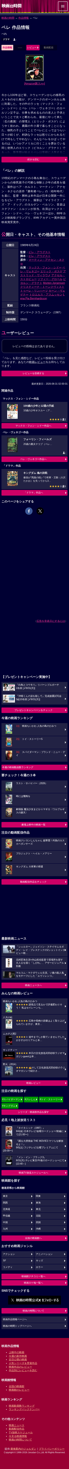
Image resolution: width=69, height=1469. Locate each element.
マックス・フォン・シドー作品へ (33, 425)
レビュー (32, 47)
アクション (9, 1254)
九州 (5, 1229)
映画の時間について (33, 1310)
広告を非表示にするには (51, 620)
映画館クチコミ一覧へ (33, 1276)
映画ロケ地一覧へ (33, 1282)
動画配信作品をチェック (33, 881)
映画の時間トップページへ (17, 1326)
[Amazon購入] (34, 83)
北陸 (38, 1215)
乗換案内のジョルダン (23, 1448)
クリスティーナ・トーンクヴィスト (42, 286)
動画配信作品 (16, 1428)
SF (4, 1260)
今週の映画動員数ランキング (17, 767)
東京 (5, 1196)
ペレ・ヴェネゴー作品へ (33, 459)
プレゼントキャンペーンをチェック (33, 710)
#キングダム (8, 1105)
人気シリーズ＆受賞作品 (23, 1363)
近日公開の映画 (18, 1359)
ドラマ (6, 39)
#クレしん (30, 1099)
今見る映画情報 (18, 1436)
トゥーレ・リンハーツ (34, 290)
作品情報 (23, 17)
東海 (38, 1202)
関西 (5, 1202)
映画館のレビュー (19, 1389)
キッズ (39, 1260)
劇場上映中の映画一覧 (33, 824)
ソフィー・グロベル (50, 279)
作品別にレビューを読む (23, 1370)
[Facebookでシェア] (29, 511)
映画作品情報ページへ (15, 1319)
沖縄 (38, 1229)
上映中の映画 (16, 1352)
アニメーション (44, 1254)
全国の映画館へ (33, 1238)
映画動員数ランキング (22, 1405)
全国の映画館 (16, 1386)
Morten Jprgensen (54, 282)
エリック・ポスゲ (51, 271)
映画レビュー (33, 1083)
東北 (38, 1209)
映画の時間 (7, 17)
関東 (38, 1196)
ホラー (39, 1267)
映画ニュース (16, 1425)
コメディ (8, 1267)
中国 (5, 1222)
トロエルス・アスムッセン (45, 294)
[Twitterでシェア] (40, 511)
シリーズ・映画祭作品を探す (33, 1112)
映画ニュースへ (33, 985)
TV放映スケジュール (21, 1432)
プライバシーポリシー (52, 1448)
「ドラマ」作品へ (33, 492)
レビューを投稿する (33, 373)
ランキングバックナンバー (24, 1409)
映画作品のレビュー (20, 1366)
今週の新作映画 (18, 1356)
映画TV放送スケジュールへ (33, 1172)
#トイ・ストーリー (50, 1099)
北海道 (6, 1209)
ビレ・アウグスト (40, 252)
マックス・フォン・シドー (45, 267)
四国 (38, 1222)
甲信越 (6, 1215)
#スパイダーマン (11, 1099)
